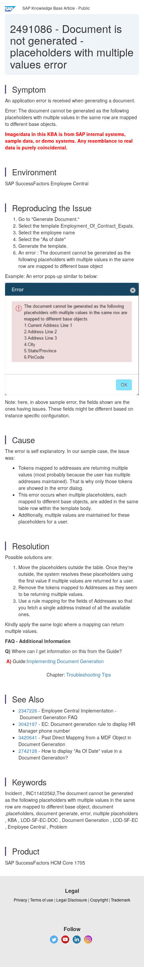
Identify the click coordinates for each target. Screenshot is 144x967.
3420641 (27, 737)
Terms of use (41, 900)
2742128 (27, 750)
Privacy (20, 900)
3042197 (27, 724)
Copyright (99, 900)
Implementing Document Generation (65, 661)
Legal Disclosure (71, 900)
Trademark (120, 900)
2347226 (27, 710)
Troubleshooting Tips (88, 674)
